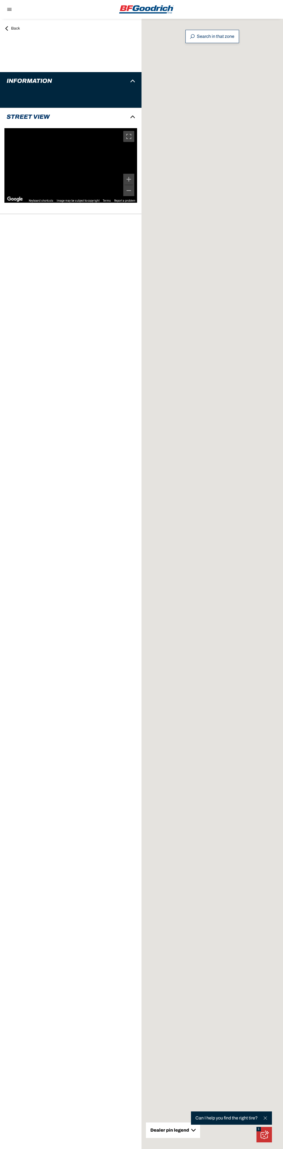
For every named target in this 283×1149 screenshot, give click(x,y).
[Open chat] (264, 1134)
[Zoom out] (128, 190)
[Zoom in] (128, 179)
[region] (70, 165)
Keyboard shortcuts (41, 200)
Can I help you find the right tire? (226, 1118)
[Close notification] (265, 1118)
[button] (258, 1129)
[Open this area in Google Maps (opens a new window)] (15, 199)
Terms (107, 200)
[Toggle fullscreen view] (128, 136)
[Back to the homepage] (146, 9)
